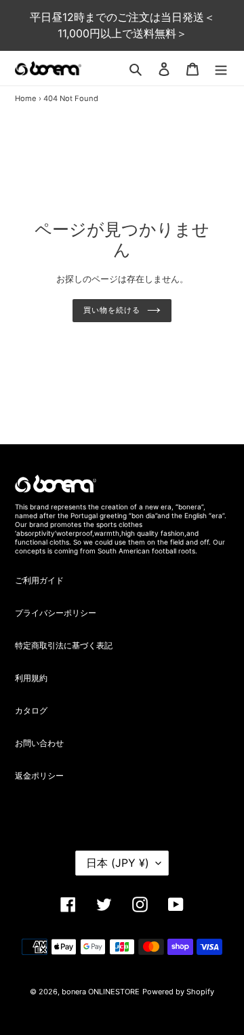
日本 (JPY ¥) (117, 863)
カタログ (31, 710)
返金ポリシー (39, 775)
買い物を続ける (111, 310)
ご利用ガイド (39, 580)
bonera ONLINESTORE (101, 991)
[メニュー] (221, 68)
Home (26, 98)
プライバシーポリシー (55, 613)
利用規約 (31, 678)
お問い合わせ (39, 743)
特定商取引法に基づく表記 (64, 645)
